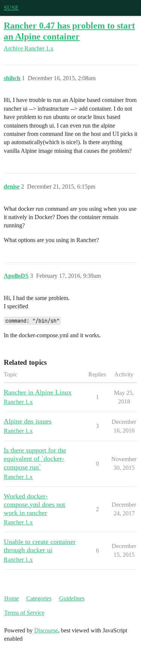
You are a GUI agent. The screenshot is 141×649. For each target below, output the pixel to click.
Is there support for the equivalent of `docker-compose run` (35, 458)
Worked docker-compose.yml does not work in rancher (34, 504)
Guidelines (72, 598)
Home (11, 598)
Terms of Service (24, 612)
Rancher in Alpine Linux (37, 392)
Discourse (46, 630)
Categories (39, 598)
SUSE (11, 8)
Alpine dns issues (28, 421)
